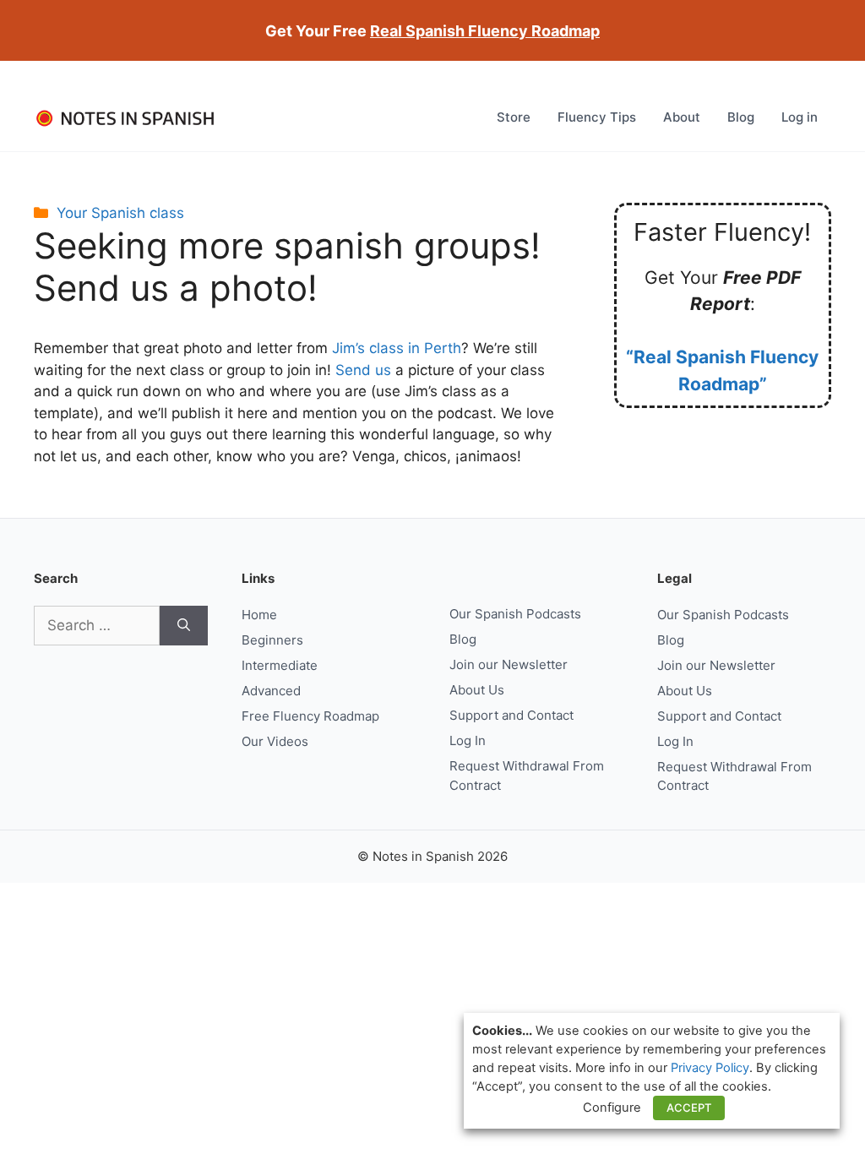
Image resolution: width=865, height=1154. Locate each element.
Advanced (271, 691)
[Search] (184, 626)
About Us (476, 690)
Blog (740, 117)
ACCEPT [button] (688, 1107)
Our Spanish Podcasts (515, 614)
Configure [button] (612, 1107)
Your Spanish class (120, 212)
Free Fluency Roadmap (310, 716)
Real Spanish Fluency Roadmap (485, 31)
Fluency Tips (597, 117)
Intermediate (280, 665)
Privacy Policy (710, 1067)
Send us (363, 370)
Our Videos (275, 741)
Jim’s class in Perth (396, 348)
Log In (467, 740)
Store (513, 117)
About (681, 117)
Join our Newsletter (508, 664)
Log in (799, 117)
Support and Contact (511, 715)
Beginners (272, 640)
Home (259, 615)
